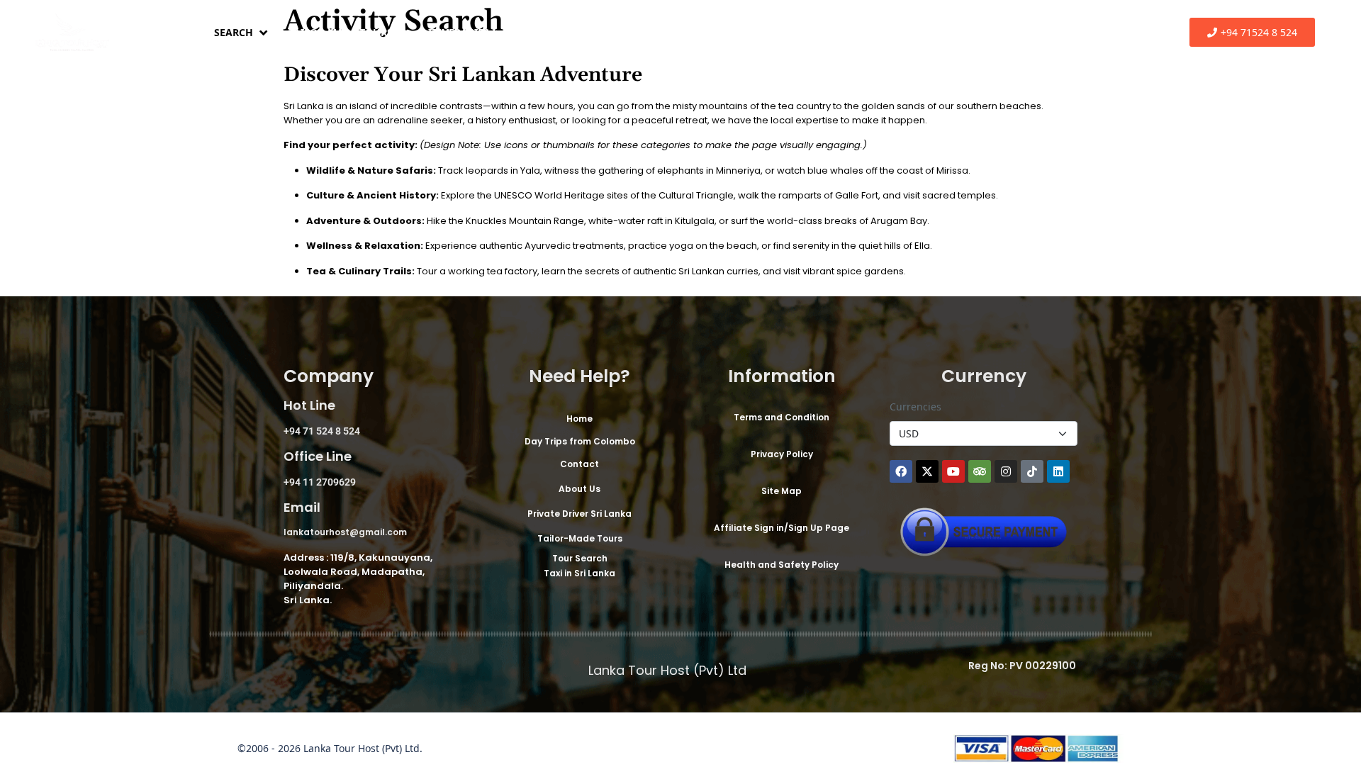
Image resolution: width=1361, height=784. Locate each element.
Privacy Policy (782, 454)
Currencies (915, 406)
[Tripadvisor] (979, 471)
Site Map (781, 491)
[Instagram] (1006, 471)
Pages (711, 32)
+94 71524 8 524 (1259, 32)
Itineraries (458, 32)
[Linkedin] (1058, 471)
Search (233, 32)
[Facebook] (901, 471)
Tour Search (579, 558)
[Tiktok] (1032, 471)
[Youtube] (953, 471)
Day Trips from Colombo (593, 32)
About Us (579, 489)
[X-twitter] (927, 471)
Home (163, 32)
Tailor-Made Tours (341, 32)
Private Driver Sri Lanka (579, 514)
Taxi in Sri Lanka (579, 573)
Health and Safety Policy (781, 565)
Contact (579, 464)
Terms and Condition (781, 417)
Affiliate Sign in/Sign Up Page (781, 528)
